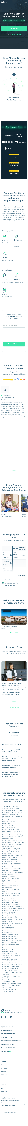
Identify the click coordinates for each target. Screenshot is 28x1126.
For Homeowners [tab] (14, 732)
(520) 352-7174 (16, 34)
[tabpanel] (14, 760)
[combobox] (14, 325)
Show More (21, 575)
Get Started (14, 28)
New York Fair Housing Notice (10, 1100)
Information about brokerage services (12, 1104)
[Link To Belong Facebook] (3, 1017)
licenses (3, 1098)
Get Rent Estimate (14, 344)
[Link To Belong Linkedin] (7, 1017)
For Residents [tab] (14, 736)
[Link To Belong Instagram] (11, 1017)
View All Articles (14, 707)
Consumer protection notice (9, 1105)
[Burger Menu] (26, 2)
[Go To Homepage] (4, 2)
